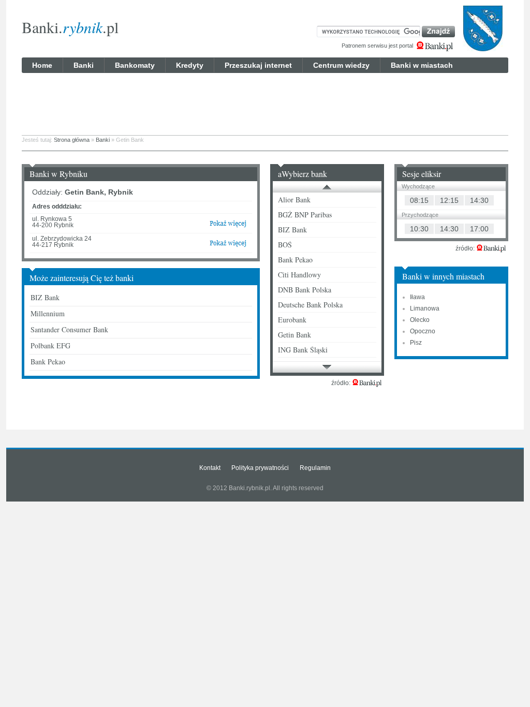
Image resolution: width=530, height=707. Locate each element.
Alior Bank (294, 199)
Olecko (420, 319)
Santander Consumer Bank (69, 329)
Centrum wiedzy (341, 65)
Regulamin (315, 468)
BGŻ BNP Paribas (305, 214)
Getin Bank (294, 335)
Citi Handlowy (299, 274)
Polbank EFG (50, 345)
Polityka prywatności (260, 468)
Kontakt (209, 468)
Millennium (48, 313)
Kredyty (189, 65)
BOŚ (285, 244)
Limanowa (424, 308)
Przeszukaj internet (258, 65)
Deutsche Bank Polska (310, 305)
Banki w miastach (422, 65)
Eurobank (292, 320)
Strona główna (72, 140)
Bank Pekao (48, 361)
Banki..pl (70, 27)
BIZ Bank (45, 297)
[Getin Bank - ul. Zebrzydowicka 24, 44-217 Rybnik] (228, 245)
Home (42, 65)
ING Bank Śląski (303, 350)
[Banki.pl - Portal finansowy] (367, 383)
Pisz (416, 342)
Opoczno (422, 331)
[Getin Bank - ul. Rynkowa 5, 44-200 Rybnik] (228, 225)
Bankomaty (135, 65)
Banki (83, 65)
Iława (417, 297)
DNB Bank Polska (304, 289)
